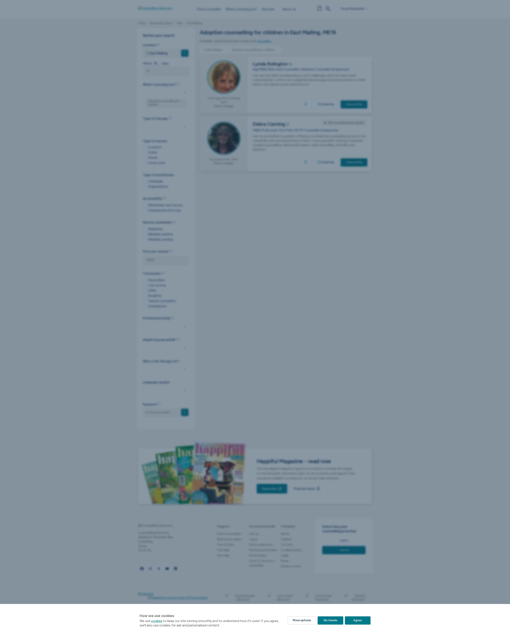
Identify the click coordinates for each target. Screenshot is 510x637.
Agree (357, 620)
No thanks (330, 620)
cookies (156, 621)
